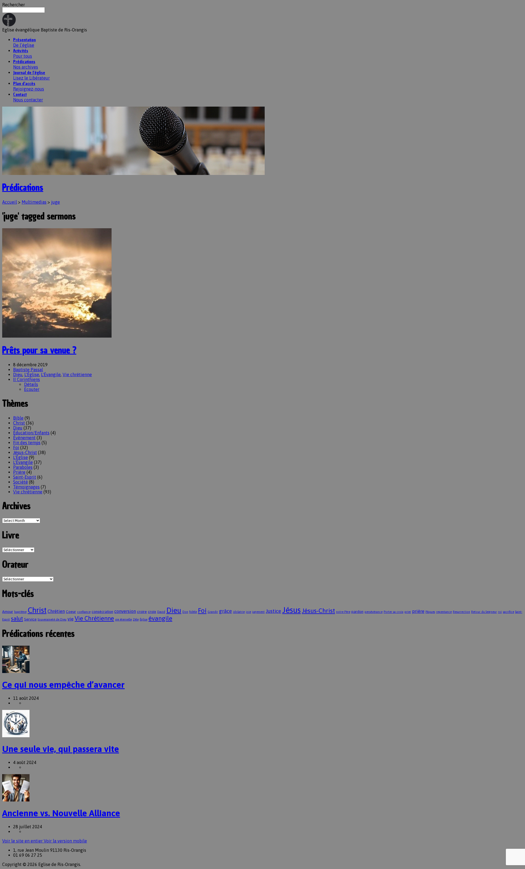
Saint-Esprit (24, 477)
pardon (357, 611)
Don (185, 611)
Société (20, 481)
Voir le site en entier (23, 840)
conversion (125, 611)
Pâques (430, 611)
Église (143, 619)
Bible (18, 418)
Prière (19, 472)
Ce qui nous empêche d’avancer (63, 685)
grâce (225, 611)
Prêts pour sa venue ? (39, 350)
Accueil (9, 202)
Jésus (291, 610)
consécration (102, 611)
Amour (7, 611)
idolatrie (239, 611)
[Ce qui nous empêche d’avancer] (16, 671)
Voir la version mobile (65, 840)
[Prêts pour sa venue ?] (57, 335)
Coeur (71, 611)
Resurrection (461, 611)
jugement (258, 611)
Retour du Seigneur (484, 611)
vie (71, 619)
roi (500, 611)
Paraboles (23, 467)
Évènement (24, 437)
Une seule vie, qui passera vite (60, 749)
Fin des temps (26, 442)
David (161, 611)
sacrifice (508, 611)
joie (248, 611)
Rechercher (13, 4)
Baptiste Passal (28, 369)
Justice (273, 611)
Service (30, 619)
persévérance (373, 611)
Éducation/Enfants (31, 432)
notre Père (343, 611)
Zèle (136, 619)
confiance (84, 611)
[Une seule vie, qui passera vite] (16, 735)
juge (55, 202)
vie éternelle (123, 619)
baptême (20, 611)
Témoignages (26, 486)
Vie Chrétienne (94, 618)
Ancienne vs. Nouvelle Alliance (61, 813)
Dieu (17, 374)
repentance (444, 611)
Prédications (22, 188)
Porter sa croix (393, 611)
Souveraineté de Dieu (52, 619)
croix (152, 611)
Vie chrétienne (77, 374)
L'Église (31, 374)
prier (407, 611)
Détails (31, 384)
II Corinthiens (26, 379)
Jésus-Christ (25, 452)
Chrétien (56, 611)
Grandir (213, 611)
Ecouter (31, 389)
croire (142, 611)
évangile (160, 618)
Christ (19, 422)
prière (418, 611)
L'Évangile (51, 374)
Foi (16, 447)
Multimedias (34, 202)
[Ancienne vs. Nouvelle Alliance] (16, 799)
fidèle (193, 611)
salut (17, 618)
